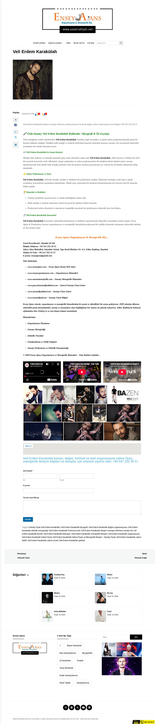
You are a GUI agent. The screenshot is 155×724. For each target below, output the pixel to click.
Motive (57, 593)
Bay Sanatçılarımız (68, 653)
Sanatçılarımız (55, 43)
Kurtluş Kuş (59, 575)
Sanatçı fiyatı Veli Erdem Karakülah (44, 527)
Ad (24, 480)
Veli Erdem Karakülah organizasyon (124, 534)
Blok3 (109, 575)
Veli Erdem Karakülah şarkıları (72, 540)
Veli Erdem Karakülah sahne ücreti (43, 540)
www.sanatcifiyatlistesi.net (39, 291)
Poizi (109, 611)
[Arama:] (115, 637)
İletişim (90, 43)
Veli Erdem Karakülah (66, 139)
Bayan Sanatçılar (74, 645)
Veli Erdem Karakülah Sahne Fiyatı (37, 537)
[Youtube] (83, 707)
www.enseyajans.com (37, 267)
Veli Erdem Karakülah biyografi (74, 527)
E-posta (27, 485)
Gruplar (80, 660)
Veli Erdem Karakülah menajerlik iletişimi (89, 534)
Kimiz (68, 43)
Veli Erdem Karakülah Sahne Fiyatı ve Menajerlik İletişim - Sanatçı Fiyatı (84, 537)
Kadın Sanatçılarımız (69, 675)
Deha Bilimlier (60, 611)
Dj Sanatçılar (65, 660)
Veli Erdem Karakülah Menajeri (57, 534)
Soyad (62, 480)
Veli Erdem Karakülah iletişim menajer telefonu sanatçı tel (107, 530)
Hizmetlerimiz (39, 43)
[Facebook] (71, 707)
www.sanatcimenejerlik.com (40, 279)
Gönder (28, 519)
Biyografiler (87, 653)
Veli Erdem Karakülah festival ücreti (64, 530)
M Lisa (110, 593)
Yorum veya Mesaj (31, 498)
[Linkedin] (89, 707)
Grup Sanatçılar (66, 668)
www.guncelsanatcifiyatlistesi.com (43, 285)
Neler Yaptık (79, 43)
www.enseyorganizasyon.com (41, 273)
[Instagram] (65, 707)
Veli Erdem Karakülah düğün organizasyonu (108, 527)
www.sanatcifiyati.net (37, 297)
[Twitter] (77, 707)
